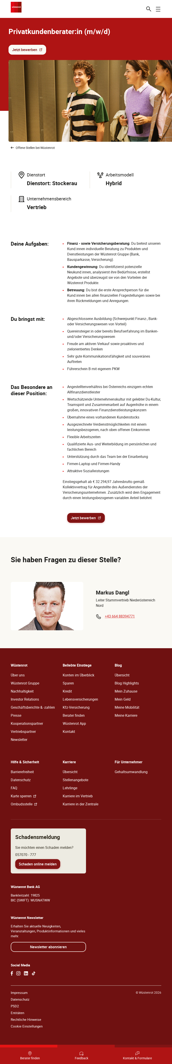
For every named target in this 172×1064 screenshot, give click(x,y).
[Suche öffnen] (148, 9)
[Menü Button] (158, 9)
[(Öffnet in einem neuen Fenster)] (12, 973)
